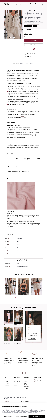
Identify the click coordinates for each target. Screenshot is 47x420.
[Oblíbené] (31, 4)
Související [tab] (32, 63)
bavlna (18, 241)
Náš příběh (6, 379)
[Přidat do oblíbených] (15, 297)
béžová (18, 250)
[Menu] (43, 4)
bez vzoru (19, 253)
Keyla (22, 116)
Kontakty (25, 381)
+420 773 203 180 (40, 381)
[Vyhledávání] (16, 4)
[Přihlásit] (26, 4)
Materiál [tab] (21, 63)
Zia (17, 247)
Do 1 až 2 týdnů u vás (30, 36)
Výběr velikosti (16, 379)
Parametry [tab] (27, 63)
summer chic (25, 266)
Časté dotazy (26, 386)
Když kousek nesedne (26, 389)
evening (21, 266)
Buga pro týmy (16, 383)
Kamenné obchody (25, 384)
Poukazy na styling (16, 386)
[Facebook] (22, 373)
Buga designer (6, 385)
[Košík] (35, 4)
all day (18, 266)
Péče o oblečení (17, 381)
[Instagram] (25, 373)
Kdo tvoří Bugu (6, 381)
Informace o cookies (33, 412)
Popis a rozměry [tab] (16, 63)
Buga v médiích (6, 383)
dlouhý (18, 263)
